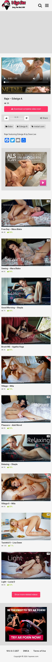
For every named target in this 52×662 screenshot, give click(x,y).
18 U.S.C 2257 (12, 651)
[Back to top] (47, 656)
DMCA (26, 651)
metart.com (39, 126)
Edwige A (23, 126)
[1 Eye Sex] (13, 5)
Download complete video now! (27, 109)
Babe (10, 126)
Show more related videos (26, 594)
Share (45, 118)
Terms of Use (39, 651)
